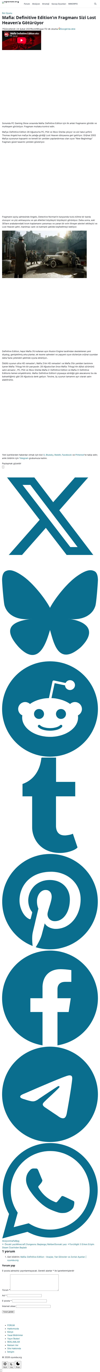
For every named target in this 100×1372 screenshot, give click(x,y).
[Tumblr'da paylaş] (50, 852)
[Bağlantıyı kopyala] (3, 467)
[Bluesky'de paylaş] (50, 659)
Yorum (6, 1290)
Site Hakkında (14, 1348)
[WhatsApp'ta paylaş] (50, 1237)
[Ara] (95, 3)
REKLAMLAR (13, 1342)
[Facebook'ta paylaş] (50, 1045)
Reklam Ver (12, 1345)
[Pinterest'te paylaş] (50, 948)
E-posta (7, 1300)
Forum (27, 4)
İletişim (10, 1351)
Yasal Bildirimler (15, 1335)
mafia (12, 1241)
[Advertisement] (50, 86)
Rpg (17, 1241)
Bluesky (49, 454)
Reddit (57, 454)
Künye (10, 1332)
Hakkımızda (13, 1328)
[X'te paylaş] (50, 563)
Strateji (45, 4)
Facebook (67, 454)
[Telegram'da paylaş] (50, 1141)
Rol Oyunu (7, 13)
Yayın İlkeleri (13, 1338)
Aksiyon (36, 4)
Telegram (23, 458)
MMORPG (73, 4)
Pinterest (79, 454)
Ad (4, 1295)
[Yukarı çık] (1, 1370)
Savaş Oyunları (59, 4)
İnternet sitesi (8, 1306)
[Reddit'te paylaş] (50, 756)
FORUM (11, 1325)
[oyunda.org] (11, 3)
